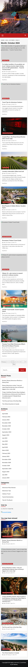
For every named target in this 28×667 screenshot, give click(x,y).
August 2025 (5, 435)
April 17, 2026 (10, 603)
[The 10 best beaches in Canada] (14, 642)
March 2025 (5, 450)
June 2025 (5, 441)
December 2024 (6, 459)
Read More (4, 79)
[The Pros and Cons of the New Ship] (14, 616)
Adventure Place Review (8, 133)
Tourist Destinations (7, 236)
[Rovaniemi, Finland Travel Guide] (14, 229)
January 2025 (5, 456)
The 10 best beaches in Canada (10, 404)
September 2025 (6, 432)
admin (4, 71)
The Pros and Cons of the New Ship (11, 401)
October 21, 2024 (10, 173)
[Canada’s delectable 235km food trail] (14, 160)
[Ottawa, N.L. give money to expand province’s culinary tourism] (14, 262)
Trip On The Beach (6, 202)
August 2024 (5, 471)
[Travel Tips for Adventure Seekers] (14, 91)
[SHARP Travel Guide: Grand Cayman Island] (14, 299)
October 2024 (6, 465)
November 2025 (6, 426)
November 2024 (6, 462)
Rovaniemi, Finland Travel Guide (11, 240)
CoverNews (23, 662)
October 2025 (6, 429)
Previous (4, 362)
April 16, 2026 (10, 629)
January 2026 (5, 419)
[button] (2, 35)
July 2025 (4, 438)
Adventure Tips (6, 98)
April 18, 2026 (10, 572)
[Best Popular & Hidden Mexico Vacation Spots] (14, 195)
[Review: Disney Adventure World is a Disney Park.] (14, 529)
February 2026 (6, 416)
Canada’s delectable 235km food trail (13, 171)
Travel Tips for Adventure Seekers (12, 102)
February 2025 (6, 453)
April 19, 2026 (10, 543)
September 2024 (6, 468)
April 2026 (5, 413)
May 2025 (5, 444)
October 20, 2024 (10, 277)
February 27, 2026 (10, 654)
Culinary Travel (6, 60)
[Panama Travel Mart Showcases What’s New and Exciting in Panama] (14, 333)
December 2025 (6, 423)
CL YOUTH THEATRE (7, 508)
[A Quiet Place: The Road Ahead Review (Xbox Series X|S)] (14, 126)
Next (14, 364)
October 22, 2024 (10, 71)
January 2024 (5, 477)
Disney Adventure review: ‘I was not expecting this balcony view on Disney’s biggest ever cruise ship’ (13, 387)
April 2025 (5, 447)
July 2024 (4, 474)
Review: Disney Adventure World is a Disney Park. (12, 381)
